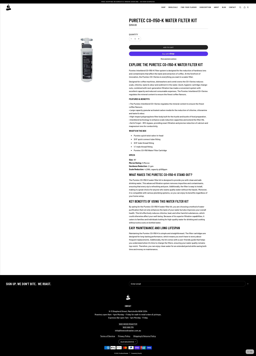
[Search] (240, 7)
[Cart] (244, 7)
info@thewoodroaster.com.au (128, 330)
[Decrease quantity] (131, 39)
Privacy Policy (124, 336)
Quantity (133, 34)
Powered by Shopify (136, 353)
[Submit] (248, 284)
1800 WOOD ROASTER (128, 324)
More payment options (168, 59)
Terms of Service (107, 336)
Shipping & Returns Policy (144, 336)
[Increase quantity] (138, 39)
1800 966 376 (128, 327)
